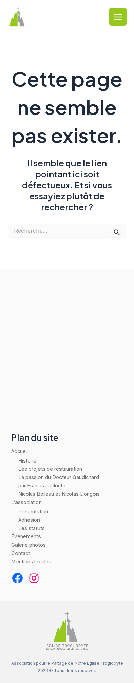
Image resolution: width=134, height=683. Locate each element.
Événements (26, 536)
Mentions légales (31, 562)
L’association (26, 502)
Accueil (19, 451)
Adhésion (29, 520)
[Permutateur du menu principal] (118, 17)
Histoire (27, 461)
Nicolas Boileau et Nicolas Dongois (59, 494)
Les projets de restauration (50, 469)
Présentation (33, 512)
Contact (20, 553)
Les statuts (31, 528)
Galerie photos (28, 545)
